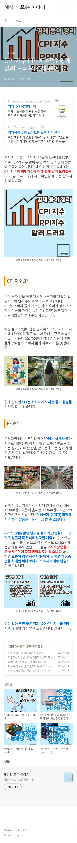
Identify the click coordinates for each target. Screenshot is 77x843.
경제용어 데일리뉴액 (22, 106)
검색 (62, 7)
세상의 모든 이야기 (24, 7)
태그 (18, 20)
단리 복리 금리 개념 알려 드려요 (24, 652)
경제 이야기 (16, 646)
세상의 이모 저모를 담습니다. (18, 779)
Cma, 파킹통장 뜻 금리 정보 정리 (25, 661)
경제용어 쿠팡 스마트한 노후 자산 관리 (34, 132)
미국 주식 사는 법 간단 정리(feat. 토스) (28, 666)
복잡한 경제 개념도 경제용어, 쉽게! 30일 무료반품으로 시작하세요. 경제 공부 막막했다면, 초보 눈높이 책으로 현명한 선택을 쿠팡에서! (38, 139)
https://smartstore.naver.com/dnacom (30, 101)
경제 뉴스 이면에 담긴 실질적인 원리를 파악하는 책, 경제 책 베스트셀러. (27, 113)
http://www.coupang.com (23, 127)
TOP (70, 831)
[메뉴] (70, 7)
